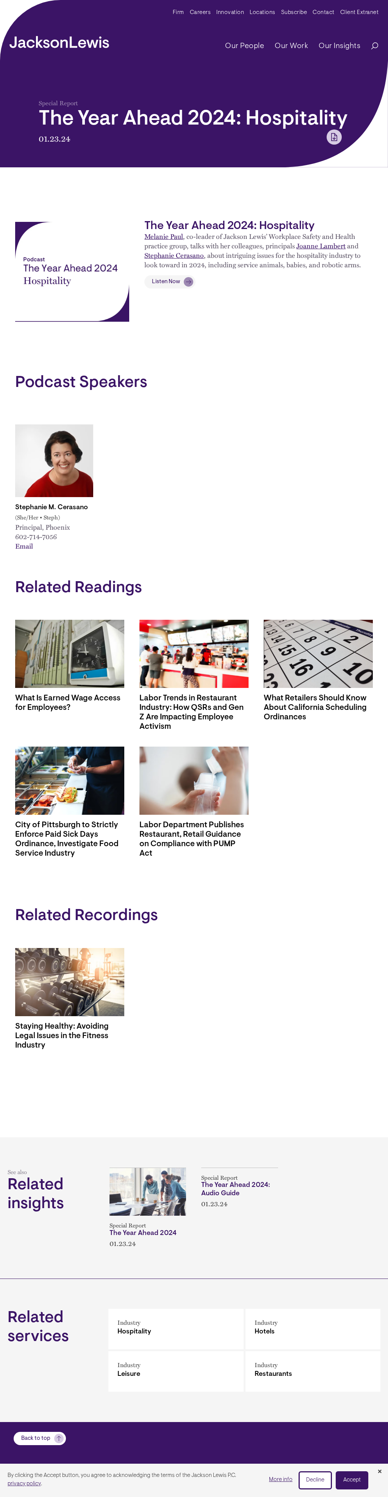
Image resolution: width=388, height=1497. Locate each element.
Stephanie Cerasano (174, 255)
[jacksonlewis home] (59, 40)
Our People (244, 46)
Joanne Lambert (321, 245)
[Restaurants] (313, 1371)
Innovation (230, 13)
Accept (352, 1480)
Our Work (291, 46)
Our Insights (339, 46)
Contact (324, 13)
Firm (178, 13)
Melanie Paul (163, 236)
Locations (262, 13)
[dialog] (194, 1480)
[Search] (371, 46)
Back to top (35, 1438)
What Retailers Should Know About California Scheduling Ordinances (315, 707)
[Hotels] (313, 1329)
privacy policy (24, 1484)
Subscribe (294, 13)
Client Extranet (359, 13)
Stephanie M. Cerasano (51, 507)
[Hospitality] (176, 1329)
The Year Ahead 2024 (143, 1233)
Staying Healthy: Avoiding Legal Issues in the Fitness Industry (62, 1036)
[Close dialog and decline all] (379, 1472)
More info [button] (281, 1480)
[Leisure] (176, 1371)
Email (24, 546)
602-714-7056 (36, 536)
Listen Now (166, 282)
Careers (200, 13)
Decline (315, 1480)
